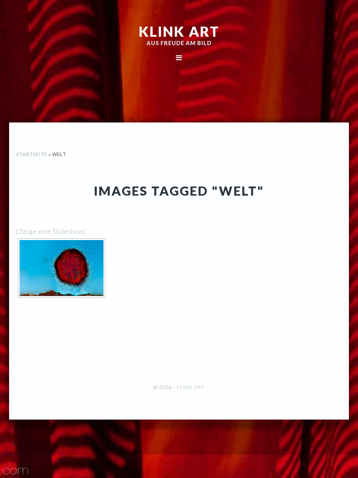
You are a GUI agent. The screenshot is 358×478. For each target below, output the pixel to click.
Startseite (32, 154)
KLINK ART (179, 31)
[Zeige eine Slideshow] (51, 231)
